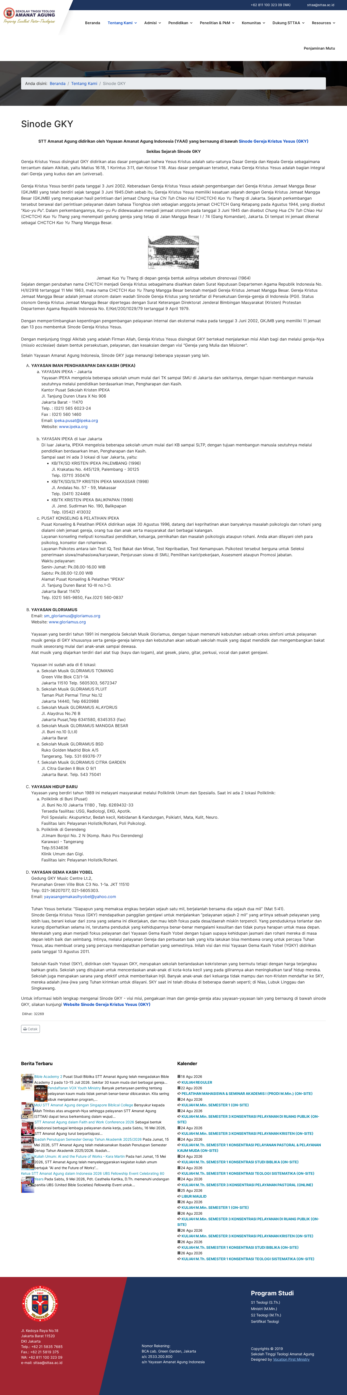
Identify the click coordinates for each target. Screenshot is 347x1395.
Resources (321, 23)
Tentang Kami (120, 23)
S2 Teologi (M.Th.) (266, 1315)
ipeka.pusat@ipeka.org (76, 420)
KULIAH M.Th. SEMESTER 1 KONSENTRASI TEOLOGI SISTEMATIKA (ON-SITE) (248, 1173)
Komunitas (251, 23)
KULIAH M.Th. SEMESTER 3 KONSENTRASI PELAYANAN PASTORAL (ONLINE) (247, 1185)
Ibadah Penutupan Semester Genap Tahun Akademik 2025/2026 (88, 1139)
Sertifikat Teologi (265, 1321)
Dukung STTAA (286, 23)
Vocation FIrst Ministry (291, 1359)
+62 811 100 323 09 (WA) (271, 5)
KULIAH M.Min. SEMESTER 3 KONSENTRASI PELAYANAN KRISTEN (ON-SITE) (247, 1133)
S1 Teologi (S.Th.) (265, 1302)
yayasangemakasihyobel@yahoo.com (80, 896)
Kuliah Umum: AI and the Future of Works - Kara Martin (79, 1156)
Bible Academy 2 (48, 1076)
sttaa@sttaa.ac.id (320, 5)
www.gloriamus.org (67, 621)
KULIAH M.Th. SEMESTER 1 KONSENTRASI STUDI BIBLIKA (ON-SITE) (240, 1162)
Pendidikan (178, 23)
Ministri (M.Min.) (264, 1308)
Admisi (150, 23)
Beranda (92, 23)
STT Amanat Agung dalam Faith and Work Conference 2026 (84, 1122)
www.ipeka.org (73, 426)
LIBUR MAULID (194, 1196)
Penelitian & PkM (215, 23)
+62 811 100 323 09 (45, 1357)
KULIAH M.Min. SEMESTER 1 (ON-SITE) (215, 1105)
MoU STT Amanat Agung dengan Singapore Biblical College (83, 1105)
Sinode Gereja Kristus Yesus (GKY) (274, 141)
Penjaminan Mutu (319, 48)
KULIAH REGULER (197, 1082)
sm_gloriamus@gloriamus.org (72, 615)
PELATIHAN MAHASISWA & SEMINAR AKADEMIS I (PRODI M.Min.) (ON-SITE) (247, 1093)
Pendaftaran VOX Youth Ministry (74, 1088)
